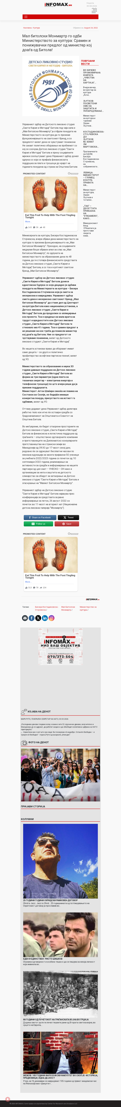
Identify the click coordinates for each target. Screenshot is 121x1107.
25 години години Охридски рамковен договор (50, 900)
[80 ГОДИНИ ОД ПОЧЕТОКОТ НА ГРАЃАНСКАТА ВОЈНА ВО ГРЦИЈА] (60, 994)
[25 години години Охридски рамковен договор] (60, 861)
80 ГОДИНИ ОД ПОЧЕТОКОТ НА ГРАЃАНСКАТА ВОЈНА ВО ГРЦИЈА (56, 1019)
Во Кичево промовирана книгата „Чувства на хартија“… (91, 76)
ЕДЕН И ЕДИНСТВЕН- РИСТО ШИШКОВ (42, 959)
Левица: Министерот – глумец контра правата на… (91, 178)
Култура (36, 28)
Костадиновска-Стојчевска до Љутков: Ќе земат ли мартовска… (93, 139)
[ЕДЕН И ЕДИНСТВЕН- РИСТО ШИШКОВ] (60, 934)
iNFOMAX (19, 1104)
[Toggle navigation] (26, 16)
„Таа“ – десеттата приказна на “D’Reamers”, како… (90, 212)
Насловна (27, 28)
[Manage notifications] (7, 1099)
